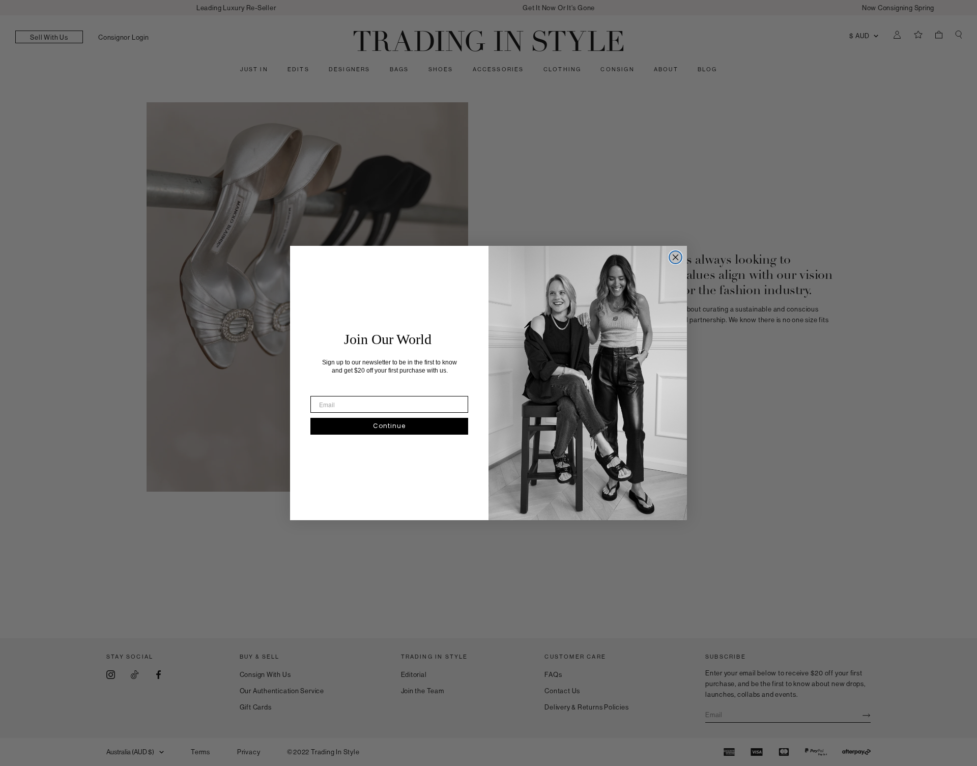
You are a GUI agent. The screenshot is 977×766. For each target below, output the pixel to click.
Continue (389, 425)
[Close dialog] (675, 257)
